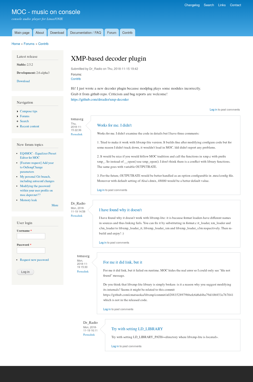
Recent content (29, 126)
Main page (22, 32)
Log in (213, 109)
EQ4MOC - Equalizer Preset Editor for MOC (38, 155)
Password (24, 245)
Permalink (77, 134)
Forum (111, 32)
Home (16, 43)
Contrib (127, 32)
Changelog (192, 4)
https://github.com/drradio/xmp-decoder (100, 99)
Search (209, 4)
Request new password (34, 260)
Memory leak (28, 200)
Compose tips (28, 111)
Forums (29, 43)
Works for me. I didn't (114, 125)
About (40, 32)
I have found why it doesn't (120, 209)
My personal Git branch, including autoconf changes (37, 178)
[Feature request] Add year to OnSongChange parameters (37, 167)
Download (57, 32)
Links (222, 4)
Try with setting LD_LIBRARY (137, 328)
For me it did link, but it (122, 262)
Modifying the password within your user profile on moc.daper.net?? (36, 190)
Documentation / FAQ (85, 32)
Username (24, 231)
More (55, 205)
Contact (235, 4)
